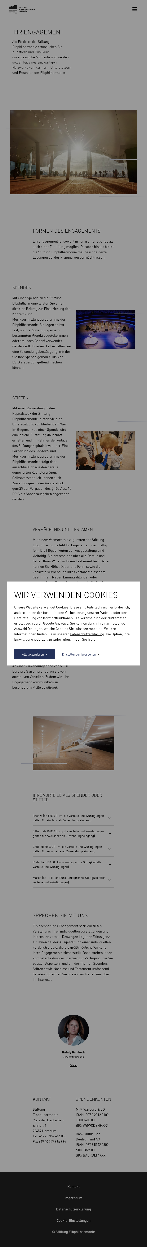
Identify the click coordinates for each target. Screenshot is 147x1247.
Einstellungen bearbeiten (79, 654)
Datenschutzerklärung (87, 633)
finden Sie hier (83, 639)
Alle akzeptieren (33, 654)
